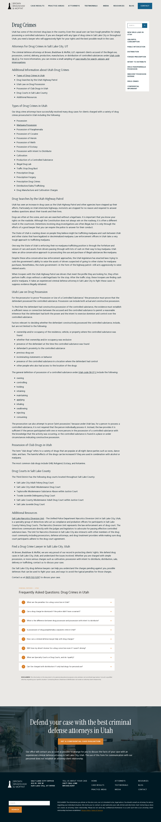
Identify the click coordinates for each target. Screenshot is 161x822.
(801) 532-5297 (33, 577)
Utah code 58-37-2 (87, 372)
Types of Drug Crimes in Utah (31, 75)
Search (12, 799)
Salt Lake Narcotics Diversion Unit (28, 518)
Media (118, 789)
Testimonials (121, 785)
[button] (37, 6)
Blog (140, 785)
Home (94, 781)
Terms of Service (97, 810)
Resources (143, 781)
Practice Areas (99, 789)
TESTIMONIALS (91, 5)
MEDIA (106, 5)
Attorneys (120, 781)
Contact (142, 789)
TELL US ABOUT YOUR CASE (74, 783)
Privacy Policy (86, 810)
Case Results (97, 785)
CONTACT (145, 5)
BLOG (131, 5)
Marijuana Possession (27, 125)
